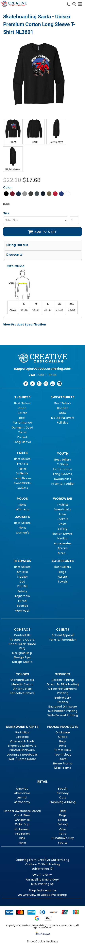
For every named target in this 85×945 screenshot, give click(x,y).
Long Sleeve (22, 442)
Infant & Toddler (63, 484)
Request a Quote (22, 640)
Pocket (22, 437)
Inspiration (22, 834)
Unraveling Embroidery (42, 880)
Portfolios (22, 732)
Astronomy (22, 802)
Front (12, 142)
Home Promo (62, 763)
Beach (62, 789)
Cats (62, 797)
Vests (63, 524)
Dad (22, 582)
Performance (22, 423)
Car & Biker (22, 815)
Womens (22, 509)
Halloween (22, 829)
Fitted (22, 601)
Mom (22, 843)
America (22, 789)
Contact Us (22, 635)
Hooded (62, 408)
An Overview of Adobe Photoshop (42, 895)
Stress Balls (63, 750)
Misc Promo (62, 768)
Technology (62, 755)
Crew (62, 413)
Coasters (22, 737)
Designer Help (22, 653)
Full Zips (62, 423)
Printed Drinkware (22, 750)
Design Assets (22, 662)
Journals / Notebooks (22, 755)
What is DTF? (42, 875)
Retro (63, 834)
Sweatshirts (22, 483)
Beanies (22, 606)
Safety (63, 529)
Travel (62, 759)
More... (62, 553)
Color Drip (22, 824)
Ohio (62, 829)
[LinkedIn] (59, 383)
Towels (63, 582)
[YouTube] (52, 383)
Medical (62, 538)
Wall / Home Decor (22, 759)
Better (22, 413)
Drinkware (63, 732)
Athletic (22, 572)
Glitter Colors (22, 689)
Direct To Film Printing (63, 684)
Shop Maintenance (42, 890)
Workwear (22, 611)
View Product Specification (24, 324)
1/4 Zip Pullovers (62, 418)
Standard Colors (22, 680)
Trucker (22, 577)
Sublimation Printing (62, 711)
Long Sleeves (62, 474)
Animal (22, 797)
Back (35, 142)
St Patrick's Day (63, 838)
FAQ (22, 648)
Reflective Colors (22, 693)
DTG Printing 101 (42, 884)
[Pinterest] (39, 383)
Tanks (22, 432)
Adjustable (22, 596)
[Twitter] (32, 383)
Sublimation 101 (42, 869)
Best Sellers (22, 403)
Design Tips (22, 657)
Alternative (22, 793)
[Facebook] (25, 383)
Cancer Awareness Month (22, 811)
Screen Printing (63, 680)
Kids (22, 838)
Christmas (22, 820)
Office (63, 737)
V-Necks (22, 473)
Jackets (22, 488)
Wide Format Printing (62, 715)
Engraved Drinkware (62, 707)
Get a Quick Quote (22, 644)
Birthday (63, 793)
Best (22, 418)
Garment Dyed (22, 427)
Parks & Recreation (62, 640)
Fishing (63, 824)
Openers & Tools (22, 741)
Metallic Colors (22, 684)
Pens (62, 746)
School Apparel (63, 635)
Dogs (62, 815)
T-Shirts (22, 464)
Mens (22, 505)
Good (22, 408)
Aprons (63, 548)
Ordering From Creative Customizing (42, 860)
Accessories (62, 543)
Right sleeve (12, 169)
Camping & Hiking (63, 802)
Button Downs (63, 534)
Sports (62, 843)
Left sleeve (56, 142)
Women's (22, 532)
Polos (62, 514)
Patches (63, 702)
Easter (62, 820)
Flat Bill (22, 586)
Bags (62, 572)
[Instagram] (45, 383)
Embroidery (63, 698)
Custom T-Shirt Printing (42, 864)
